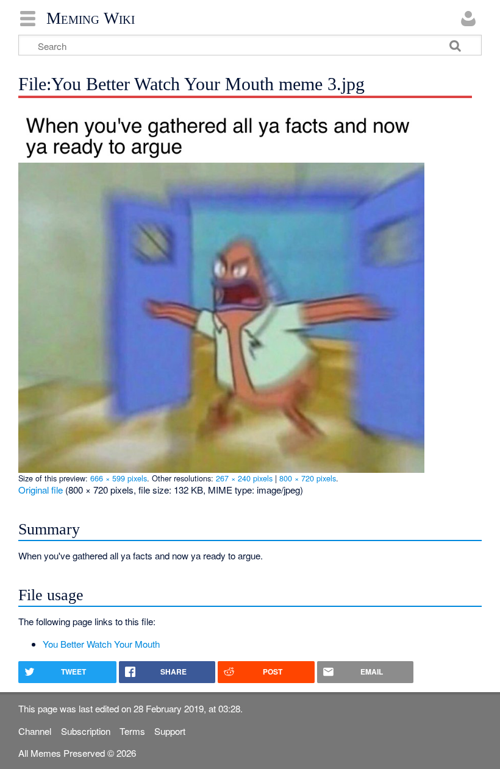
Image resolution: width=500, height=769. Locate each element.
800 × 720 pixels (307, 478)
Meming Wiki (90, 18)
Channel (34, 731)
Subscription (85, 731)
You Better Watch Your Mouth (101, 643)
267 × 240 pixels (244, 478)
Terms (132, 731)
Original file (40, 489)
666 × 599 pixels (118, 478)
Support (169, 731)
